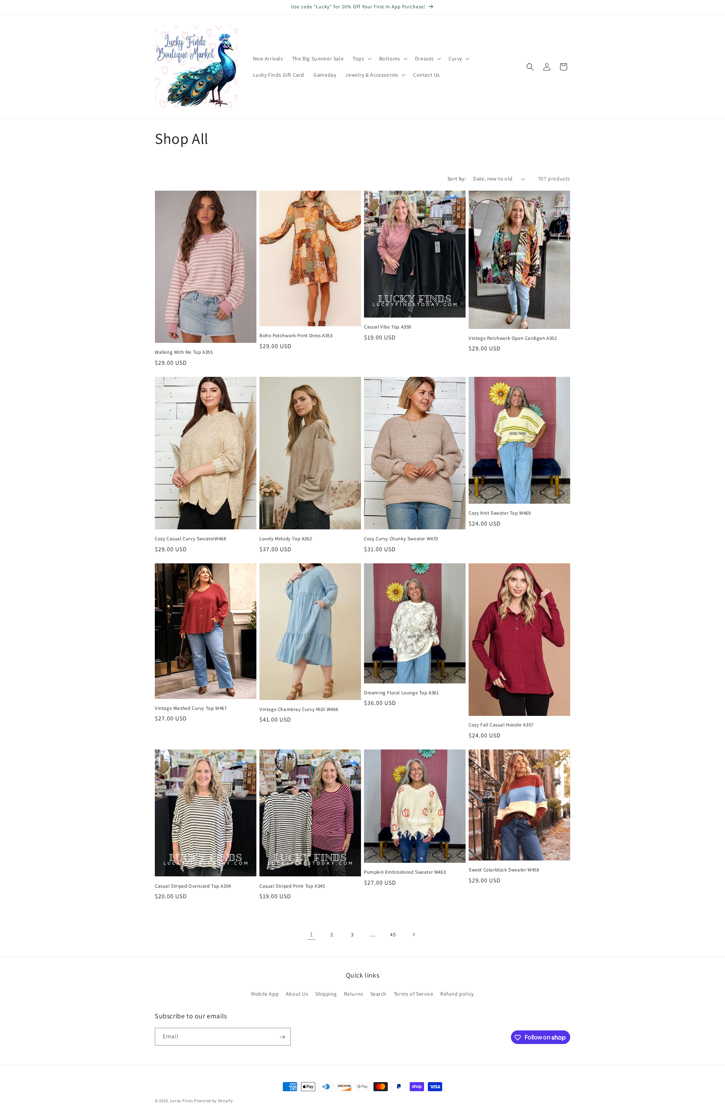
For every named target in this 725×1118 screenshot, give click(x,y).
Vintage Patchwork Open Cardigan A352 (513, 338)
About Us (297, 993)
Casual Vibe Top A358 (387, 327)
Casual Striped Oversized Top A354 (193, 886)
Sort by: (456, 178)
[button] (361, 58)
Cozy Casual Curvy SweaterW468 (190, 539)
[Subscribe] (282, 1037)
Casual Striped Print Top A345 (292, 886)
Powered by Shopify (213, 1100)
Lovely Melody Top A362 (285, 539)
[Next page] (413, 934)
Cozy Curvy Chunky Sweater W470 (401, 539)
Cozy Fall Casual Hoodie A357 (501, 725)
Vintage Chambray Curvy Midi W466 (298, 709)
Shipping (326, 993)
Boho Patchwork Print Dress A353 (296, 336)
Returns (353, 993)
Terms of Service (413, 993)
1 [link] (311, 934)
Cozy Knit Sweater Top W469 (500, 513)
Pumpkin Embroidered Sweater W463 (405, 872)
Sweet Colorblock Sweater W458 (504, 870)
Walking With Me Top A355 (184, 352)
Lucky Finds (181, 1100)
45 (393, 934)
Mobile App (265, 993)
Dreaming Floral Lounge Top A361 (401, 693)
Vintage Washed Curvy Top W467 (191, 708)
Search (378, 993)
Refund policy (457, 993)
